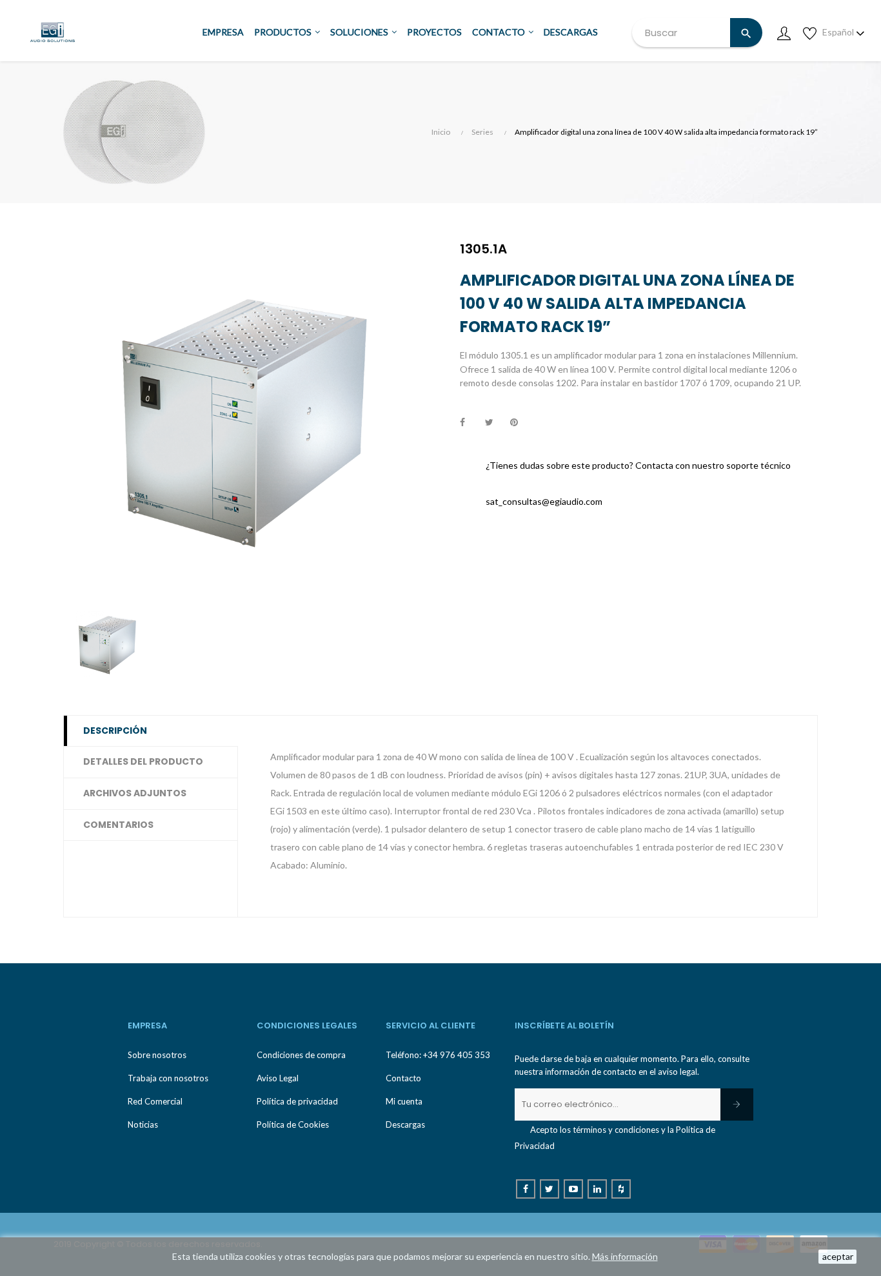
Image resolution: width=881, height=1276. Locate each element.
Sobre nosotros (157, 1055)
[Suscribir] (736, 1104)
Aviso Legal (278, 1078)
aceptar (837, 1256)
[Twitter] (549, 1189)
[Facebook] (525, 1189)
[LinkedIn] (597, 1189)
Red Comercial (155, 1101)
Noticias (143, 1124)
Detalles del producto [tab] (143, 761)
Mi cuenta (404, 1101)
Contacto (403, 1078)
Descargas (405, 1124)
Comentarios (118, 824)
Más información (625, 1256)
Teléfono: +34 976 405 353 (438, 1055)
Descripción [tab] (115, 730)
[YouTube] (573, 1189)
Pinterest (520, 423)
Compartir (469, 423)
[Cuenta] (784, 32)
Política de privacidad (297, 1101)
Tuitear (494, 423)
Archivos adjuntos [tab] (134, 793)
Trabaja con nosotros (168, 1078)
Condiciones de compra (301, 1055)
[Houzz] (621, 1189)
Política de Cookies (293, 1124)
